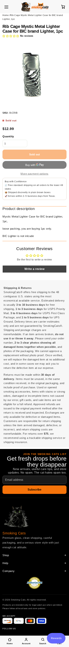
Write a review (34, 268)
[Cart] (63, 6)
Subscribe (34, 489)
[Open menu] (6, 7)
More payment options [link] (34, 173)
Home (5, 15)
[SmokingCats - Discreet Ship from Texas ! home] (35, 7)
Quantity (8, 136)
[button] (10, 36)
